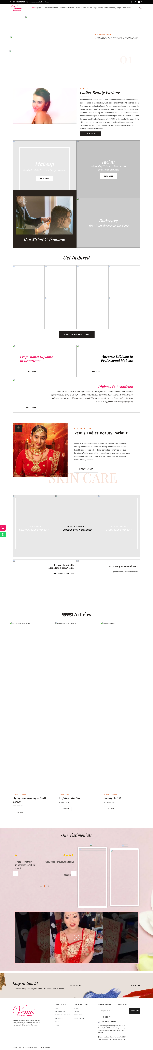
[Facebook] (131, 2)
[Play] (76, 937)
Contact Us (126, 8)
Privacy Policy (79, 1018)
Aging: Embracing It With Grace (30, 800)
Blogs (119, 8)
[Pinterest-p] (142, 2)
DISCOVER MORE (103, 55)
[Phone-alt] (3, 528)
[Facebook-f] (99, 1017)
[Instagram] (135, 2)
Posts (89, 8)
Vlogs (95, 8)
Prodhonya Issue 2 (19, 794)
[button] (140, 8)
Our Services (81, 8)
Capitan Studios (69, 798)
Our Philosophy (110, 8)
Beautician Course (51, 8)
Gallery (100, 8)
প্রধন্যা (39, 8)
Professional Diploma (67, 8)
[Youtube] (139, 2)
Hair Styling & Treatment (44, 239)
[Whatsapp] (3, 534)
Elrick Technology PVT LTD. (45, 1047)
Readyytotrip (112, 798)
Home (33, 8)
